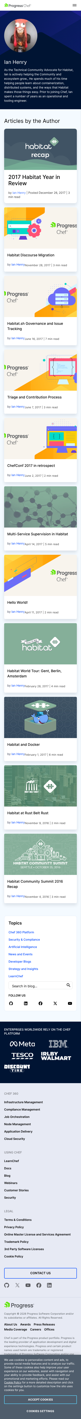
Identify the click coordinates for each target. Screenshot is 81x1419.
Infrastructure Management (23, 1102)
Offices (49, 1329)
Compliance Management (22, 1109)
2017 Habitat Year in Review (34, 180)
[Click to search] (68, 985)
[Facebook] (38, 1286)
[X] (17, 1286)
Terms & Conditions (18, 1220)
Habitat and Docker (23, 745)
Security (10, 1197)
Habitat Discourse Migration (30, 255)
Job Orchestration (16, 1117)
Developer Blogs (20, 961)
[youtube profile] (70, 1003)
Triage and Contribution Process (34, 397)
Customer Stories (16, 1190)
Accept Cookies (40, 1399)
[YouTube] (28, 1286)
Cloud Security (14, 1139)
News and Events (20, 954)
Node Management (17, 1124)
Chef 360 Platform (21, 932)
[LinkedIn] (49, 1286)
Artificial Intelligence (23, 947)
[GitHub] (6, 1286)
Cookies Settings (40, 1411)
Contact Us (40, 1273)
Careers (35, 1329)
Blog (7, 1176)
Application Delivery (18, 1131)
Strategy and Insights (23, 969)
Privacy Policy (14, 1227)
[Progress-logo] (19, 1306)
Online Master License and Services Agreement (37, 1234)
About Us (10, 1324)
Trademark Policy (16, 1242)
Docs (7, 1168)
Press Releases (44, 1324)
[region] (40, 1387)
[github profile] (11, 1003)
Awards (25, 1324)
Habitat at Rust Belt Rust (27, 813)
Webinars (10, 1183)
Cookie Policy (13, 1256)
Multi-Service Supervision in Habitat (37, 534)
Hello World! (17, 603)
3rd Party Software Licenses (24, 1249)
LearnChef (16, 976)
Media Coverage (15, 1329)
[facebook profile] (40, 1003)
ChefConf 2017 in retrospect (31, 466)
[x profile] (55, 1003)
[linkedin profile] (25, 1003)
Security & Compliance (24, 939)
